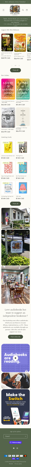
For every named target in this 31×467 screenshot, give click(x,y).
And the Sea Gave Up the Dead (6, 53)
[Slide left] (12, 65)
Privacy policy (18, 463)
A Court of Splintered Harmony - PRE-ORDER (7, 102)
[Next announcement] (28, 2)
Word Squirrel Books (14, 461)
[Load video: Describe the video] (15, 358)
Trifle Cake (18, 196)
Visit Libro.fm (15, 337)
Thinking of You (19, 155)
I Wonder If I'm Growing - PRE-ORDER (21, 128)
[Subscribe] (25, 436)
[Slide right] (19, 65)
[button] (3, 10)
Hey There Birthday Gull (21, 176)
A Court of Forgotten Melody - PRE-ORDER (22, 102)
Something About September (18, 54)
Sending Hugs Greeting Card (7, 196)
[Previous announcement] (3, 2)
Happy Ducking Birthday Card (7, 176)
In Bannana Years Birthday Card (8, 155)
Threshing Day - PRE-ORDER (7, 129)
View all (15, 70)
